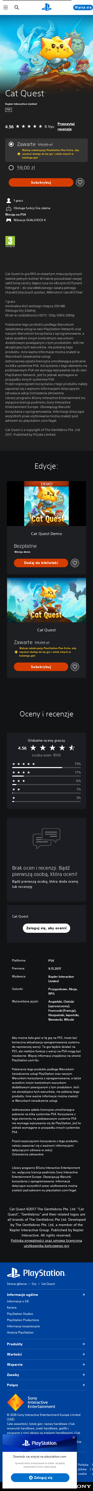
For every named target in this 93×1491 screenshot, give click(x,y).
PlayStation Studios (20, 1314)
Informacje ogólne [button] (22, 1294)
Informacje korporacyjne (23, 1326)
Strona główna (17, 1284)
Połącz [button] (12, 1385)
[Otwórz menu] (5, 7)
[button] (46, 928)
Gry (34, 1284)
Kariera (12, 1307)
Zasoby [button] (13, 1374)
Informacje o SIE (18, 1301)
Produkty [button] (15, 1344)
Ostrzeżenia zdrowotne (28, 1154)
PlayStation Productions (23, 1320)
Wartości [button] (14, 1354)
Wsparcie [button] (15, 1364)
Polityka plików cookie (83, 1469)
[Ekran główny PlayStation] (46, 7)
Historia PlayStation (20, 1332)
